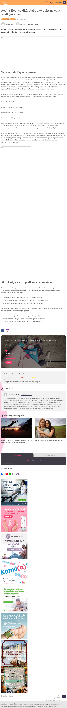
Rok (40, 460)
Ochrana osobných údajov (53, 700)
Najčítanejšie (17, 455)
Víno (13, 19)
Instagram (59, 2)
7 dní (27, 460)
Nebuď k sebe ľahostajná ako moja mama (49, 440)
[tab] (17, 455)
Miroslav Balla (9, 24)
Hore (64, 696)
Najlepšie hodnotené (50, 455)
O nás (58, 695)
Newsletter (57, 699)
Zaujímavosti (22, 19)
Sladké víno (6, 19)
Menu (64, 2)
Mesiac (34, 460)
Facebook (2, 330)
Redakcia (22, 24)
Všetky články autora (26, 395)
